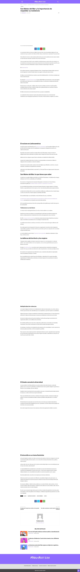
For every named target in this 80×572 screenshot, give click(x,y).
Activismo (25, 4)
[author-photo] (40, 519)
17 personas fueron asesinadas (40, 233)
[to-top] (78, 570)
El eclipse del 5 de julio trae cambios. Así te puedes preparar (29, 509)
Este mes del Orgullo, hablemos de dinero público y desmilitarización (43, 531)
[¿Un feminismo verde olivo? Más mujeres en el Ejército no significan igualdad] (23, 547)
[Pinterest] (41, 49)
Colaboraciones (35, 565)
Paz (27, 67)
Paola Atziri (24, 67)
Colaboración (40, 521)
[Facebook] (35, 49)
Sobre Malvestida (27, 565)
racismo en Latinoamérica (41, 146)
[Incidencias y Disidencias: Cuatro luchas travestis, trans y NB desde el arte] (23, 540)
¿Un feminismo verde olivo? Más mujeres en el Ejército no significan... (43, 545)
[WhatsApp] (44, 49)
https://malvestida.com (40, 522)
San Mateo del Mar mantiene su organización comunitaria (41, 183)
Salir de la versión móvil (40, 570)
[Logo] (40, 559)
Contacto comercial (43, 565)
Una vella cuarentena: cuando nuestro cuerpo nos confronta (50, 509)
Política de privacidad (52, 565)
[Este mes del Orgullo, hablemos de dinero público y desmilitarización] (23, 533)
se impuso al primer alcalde (29, 218)
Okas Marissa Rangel (28, 247)
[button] (22, 2)
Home (21, 4)
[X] (38, 49)
